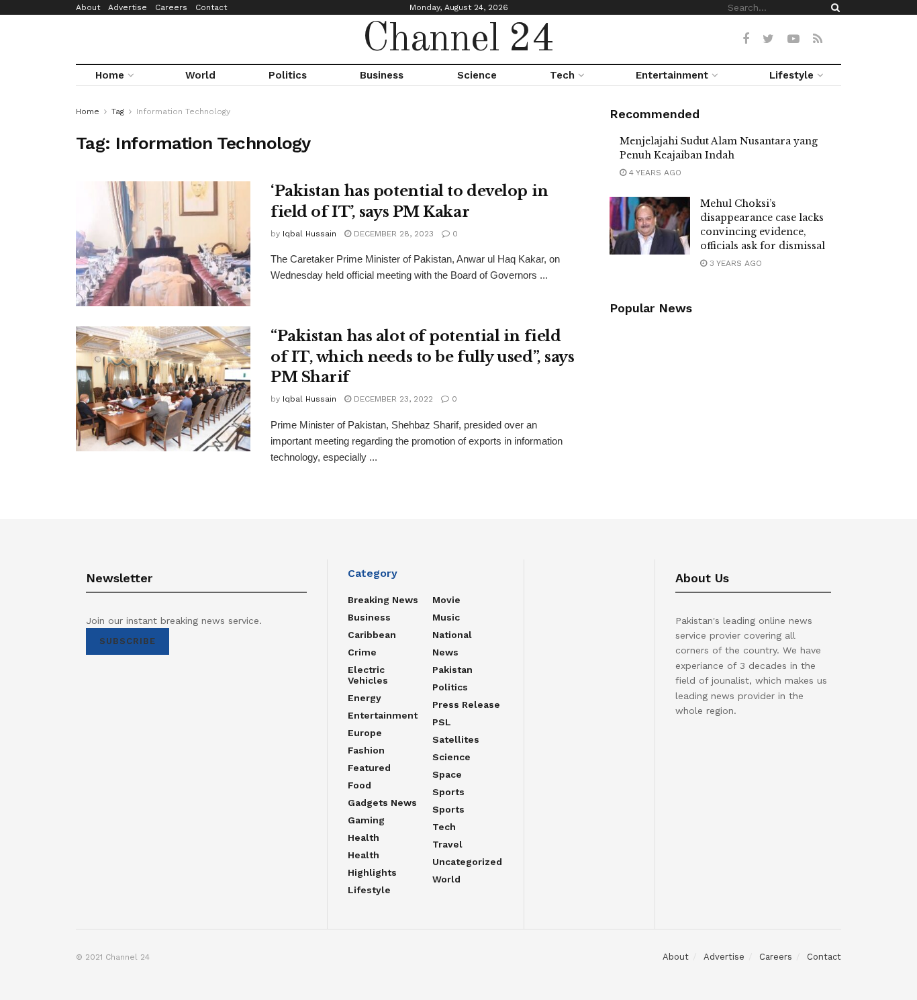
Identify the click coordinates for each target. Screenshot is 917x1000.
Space (447, 774)
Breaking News (383, 599)
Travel (447, 844)
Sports (448, 791)
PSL (441, 722)
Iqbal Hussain (309, 233)
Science (477, 75)
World (200, 75)
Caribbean (372, 634)
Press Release (466, 704)
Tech (562, 75)
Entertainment (672, 75)
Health (363, 837)
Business (381, 75)
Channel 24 (458, 39)
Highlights (372, 872)
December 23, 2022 (392, 399)
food (359, 785)
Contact (211, 7)
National (452, 634)
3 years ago (734, 263)
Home (109, 75)
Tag (117, 111)
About (88, 7)
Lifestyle (791, 75)
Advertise (127, 7)
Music (446, 617)
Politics (288, 75)
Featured (369, 767)
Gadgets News (382, 802)
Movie (446, 599)
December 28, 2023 (392, 233)
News (445, 652)
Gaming (366, 820)
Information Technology (183, 111)
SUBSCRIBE (127, 641)
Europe (365, 732)
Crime (362, 652)
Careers (171, 7)
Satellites (455, 739)
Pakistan (452, 669)
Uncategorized (467, 861)
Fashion (366, 750)
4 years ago (653, 172)
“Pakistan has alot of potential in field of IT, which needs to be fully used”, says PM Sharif (423, 357)
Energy (364, 697)
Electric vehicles (368, 675)
